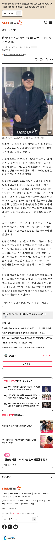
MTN (28, 501)
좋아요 (29, 364)
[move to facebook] (4, 527)
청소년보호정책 (26, 493)
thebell (10, 504)
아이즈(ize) (24, 504)
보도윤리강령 (26, 496)
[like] (36, 59)
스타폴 (32, 504)
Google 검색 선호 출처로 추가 (14, 54)
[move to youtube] (15, 527)
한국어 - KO (14, 519)
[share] (46, 59)
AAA (16, 504)
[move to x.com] (10, 527)
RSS (11, 496)
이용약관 (4, 496)
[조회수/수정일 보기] (13, 47)
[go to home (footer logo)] (11, 487)
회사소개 (4, 493)
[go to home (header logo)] (12, 22)
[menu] (51, 22)
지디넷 (48, 501)
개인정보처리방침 (15, 493)
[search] (46, 22)
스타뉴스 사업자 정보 (8, 508)
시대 (3, 504)
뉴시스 (34, 501)
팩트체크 (17, 496)
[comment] (41, 59)
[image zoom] (49, 132)
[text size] (51, 59)
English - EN (15, 13)
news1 (41, 501)
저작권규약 (45, 493)
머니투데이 (21, 501)
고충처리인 (37, 493)
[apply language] (18, 13)
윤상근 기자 (6, 50)
